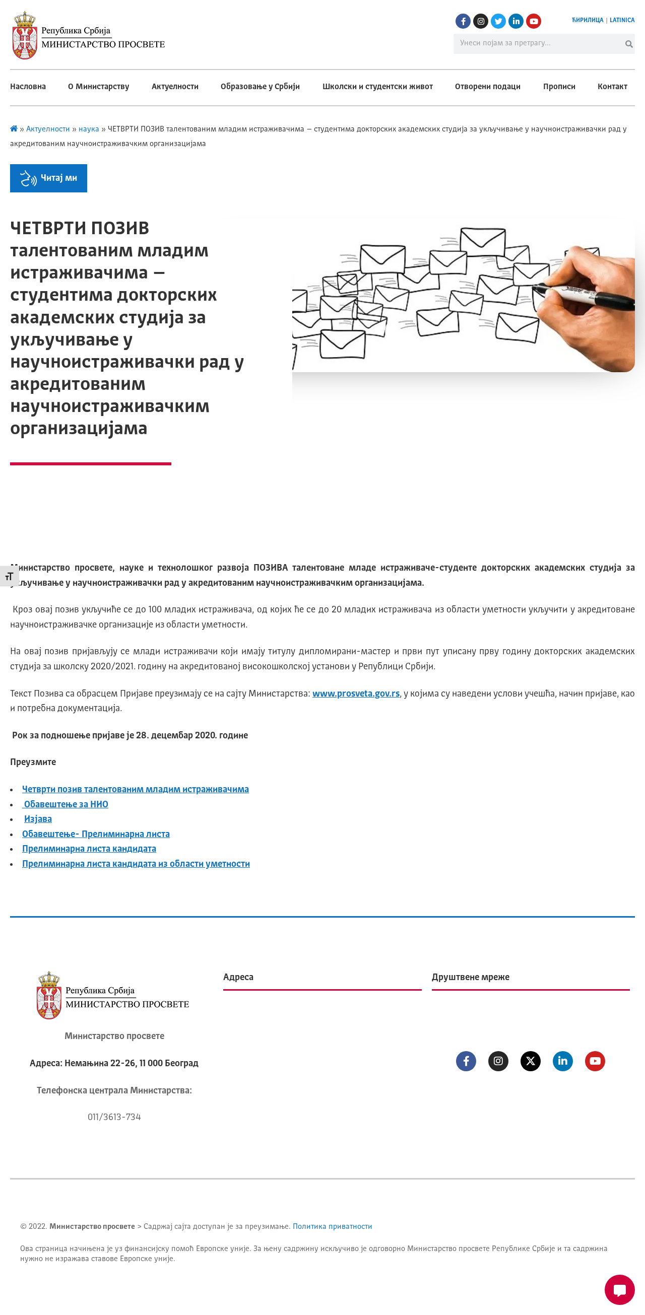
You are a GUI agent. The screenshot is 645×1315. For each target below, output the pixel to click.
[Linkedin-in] (516, 21)
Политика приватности (332, 1227)
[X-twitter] (531, 1061)
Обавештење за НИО (65, 804)
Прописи (559, 87)
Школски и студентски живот (377, 87)
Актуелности (175, 87)
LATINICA (622, 21)
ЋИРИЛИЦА (588, 21)
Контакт (612, 87)
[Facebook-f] (463, 21)
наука (89, 129)
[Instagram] (480, 21)
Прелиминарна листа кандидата (89, 849)
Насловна (28, 87)
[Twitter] (498, 21)
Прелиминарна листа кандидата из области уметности (136, 864)
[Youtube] (533, 21)
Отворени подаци (488, 87)
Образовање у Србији (260, 87)
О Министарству (98, 87)
